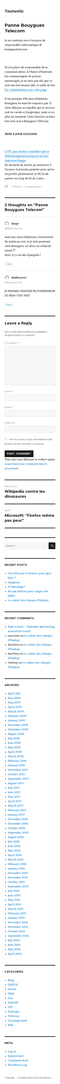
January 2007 (16, 814)
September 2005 (18, 886)
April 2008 (15, 751)
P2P (10, 1007)
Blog (11, 980)
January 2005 (16, 917)
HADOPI (13, 1002)
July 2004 (14, 940)
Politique (14, 1011)
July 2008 (14, 738)
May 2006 (14, 850)
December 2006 (18, 819)
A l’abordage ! (16, 586)
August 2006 (16, 837)
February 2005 (17, 913)
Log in (12, 1051)
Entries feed (15, 1056)
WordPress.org (17, 1065)
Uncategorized (33, 186)
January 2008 (16, 765)
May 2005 (14, 899)
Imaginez (14, 582)
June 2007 (14, 792)
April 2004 (15, 953)
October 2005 (16, 882)
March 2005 (15, 908)
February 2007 (17, 810)
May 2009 (14, 702)
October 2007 (16, 774)
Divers (12, 989)
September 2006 (18, 832)
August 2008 (16, 733)
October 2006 (16, 828)
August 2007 (16, 783)
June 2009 (14, 698)
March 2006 (16, 859)
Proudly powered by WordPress (34, 1077)
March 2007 (15, 805)
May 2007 (14, 796)
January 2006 (16, 868)
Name (9, 391)
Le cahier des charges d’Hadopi (28, 600)
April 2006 (15, 855)
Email (9, 407)
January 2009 (16, 720)
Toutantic (14, 11)
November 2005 (18, 877)
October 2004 (16, 931)
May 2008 (14, 747)
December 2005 (18, 873)
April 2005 (15, 904)
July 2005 (14, 891)
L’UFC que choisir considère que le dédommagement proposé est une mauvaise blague (27, 156)
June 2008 (14, 742)
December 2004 (18, 922)
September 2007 (18, 778)
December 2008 (18, 725)
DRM (11, 993)
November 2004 (18, 926)
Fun (10, 998)
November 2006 (18, 823)
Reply (9, 264)
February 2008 (17, 760)
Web (10, 1025)
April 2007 (15, 801)
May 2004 (14, 949)
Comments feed (18, 1060)
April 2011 (14, 693)
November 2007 (18, 769)
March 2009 (16, 711)
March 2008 (16, 756)
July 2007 (14, 787)
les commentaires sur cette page (26, 89)
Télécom (13, 1016)
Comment (12, 343)
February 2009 (17, 716)
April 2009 (15, 707)
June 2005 (14, 895)
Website (10, 423)
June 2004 (14, 944)
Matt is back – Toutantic (23, 626)
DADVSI (13, 984)
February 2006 (17, 864)
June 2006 (14, 846)
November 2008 (18, 729)
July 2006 (14, 841)
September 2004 (18, 935)
